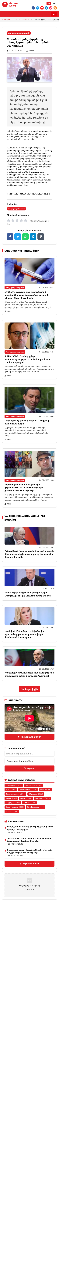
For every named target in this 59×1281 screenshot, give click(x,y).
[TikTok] (50, 8)
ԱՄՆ (11, 789)
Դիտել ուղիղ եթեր (31, 736)
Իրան (45, 789)
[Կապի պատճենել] (40, 236)
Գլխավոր (6, 19)
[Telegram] (46, 8)
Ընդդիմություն (35, 807)
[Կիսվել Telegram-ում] (33, 236)
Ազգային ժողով (15, 807)
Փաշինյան (13, 802)
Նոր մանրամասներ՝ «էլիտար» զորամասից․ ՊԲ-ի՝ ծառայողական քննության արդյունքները (24, 487)
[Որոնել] (54, 14)
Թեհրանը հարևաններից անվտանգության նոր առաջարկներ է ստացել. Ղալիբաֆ (29, 674)
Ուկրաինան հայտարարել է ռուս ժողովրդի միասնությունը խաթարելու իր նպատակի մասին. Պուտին (29, 554)
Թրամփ (12, 811)
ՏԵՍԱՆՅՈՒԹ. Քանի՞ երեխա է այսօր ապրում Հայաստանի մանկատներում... (29, 839)
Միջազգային (33, 785)
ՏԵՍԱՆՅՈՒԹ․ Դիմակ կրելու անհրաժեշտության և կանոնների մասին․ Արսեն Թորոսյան (28, 359)
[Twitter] (37, 8)
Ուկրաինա (36, 794)
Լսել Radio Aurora (31, 863)
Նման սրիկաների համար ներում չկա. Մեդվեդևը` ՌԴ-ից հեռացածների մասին (28, 594)
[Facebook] (33, 8)
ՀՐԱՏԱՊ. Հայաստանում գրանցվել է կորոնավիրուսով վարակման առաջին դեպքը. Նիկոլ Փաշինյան (27, 294)
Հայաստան (14, 785)
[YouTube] (42, 8)
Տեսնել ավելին (29, 689)
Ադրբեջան (42, 798)
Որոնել (31, 768)
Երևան (11, 798)
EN (54, 3)
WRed (31, 51)
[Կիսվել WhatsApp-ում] (25, 236)
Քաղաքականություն (22, 19)
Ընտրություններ (15, 794)
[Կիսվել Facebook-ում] (10, 236)
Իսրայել (26, 798)
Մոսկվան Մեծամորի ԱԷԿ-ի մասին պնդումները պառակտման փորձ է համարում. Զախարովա (25, 634)
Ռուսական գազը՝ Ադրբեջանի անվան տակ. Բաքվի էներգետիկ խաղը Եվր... (29, 851)
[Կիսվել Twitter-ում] (17, 236)
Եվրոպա (29, 802)
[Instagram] (55, 8)
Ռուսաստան (27, 789)
